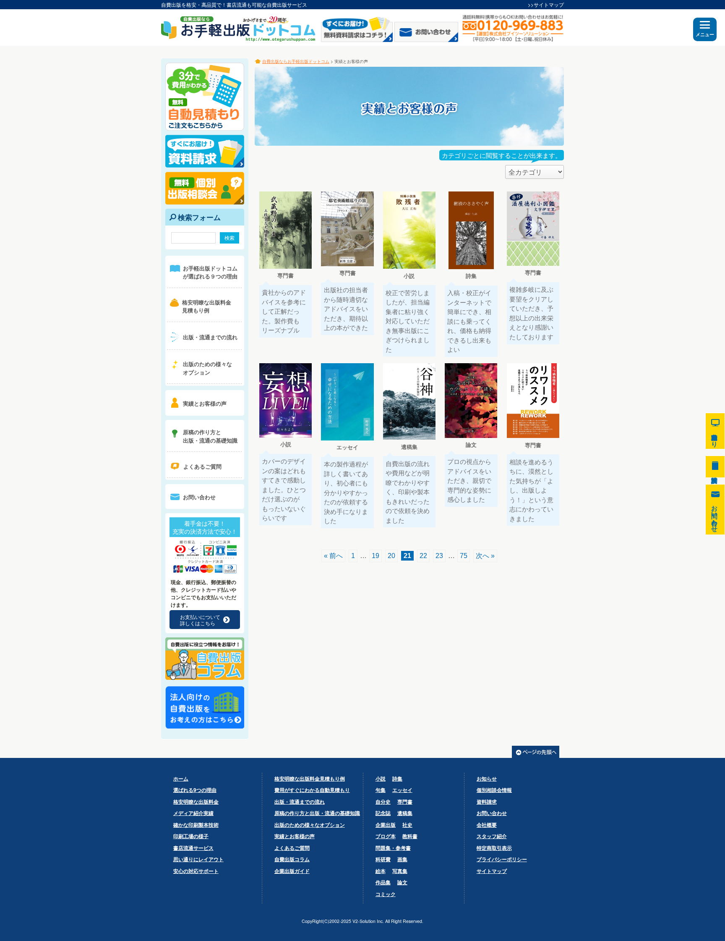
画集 (402, 859)
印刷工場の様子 (191, 836)
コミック (386, 894)
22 (423, 555)
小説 (381, 778)
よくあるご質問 (292, 848)
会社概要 (487, 824)
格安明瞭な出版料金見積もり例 (309, 778)
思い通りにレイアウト (198, 859)
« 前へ (333, 555)
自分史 (383, 801)
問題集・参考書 (393, 848)
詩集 (397, 778)
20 (391, 555)
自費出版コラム (292, 859)
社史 (407, 824)
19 (375, 555)
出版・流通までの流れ (299, 801)
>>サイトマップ (546, 4)
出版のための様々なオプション (309, 824)
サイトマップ (492, 871)
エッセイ (402, 790)
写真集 (399, 871)
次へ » (485, 555)
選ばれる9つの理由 (194, 790)
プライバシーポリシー (502, 859)
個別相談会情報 (494, 790)
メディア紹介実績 (193, 813)
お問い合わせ (492, 813)
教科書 (409, 836)
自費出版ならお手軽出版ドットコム (295, 61)
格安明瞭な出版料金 (196, 801)
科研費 (383, 859)
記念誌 (383, 813)
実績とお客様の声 (294, 836)
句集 (381, 790)
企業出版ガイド (292, 871)
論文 (402, 882)
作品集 (383, 882)
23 (439, 555)
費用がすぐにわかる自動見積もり (312, 790)
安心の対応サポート (196, 871)
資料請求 (487, 801)
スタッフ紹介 (492, 836)
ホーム (180, 778)
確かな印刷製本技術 (196, 824)
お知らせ (487, 778)
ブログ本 (386, 836)
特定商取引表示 (494, 848)
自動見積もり (715, 431)
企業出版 (386, 824)
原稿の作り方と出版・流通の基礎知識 (317, 813)
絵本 (381, 871)
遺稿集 (404, 813)
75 (463, 555)
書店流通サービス (193, 848)
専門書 (404, 801)
